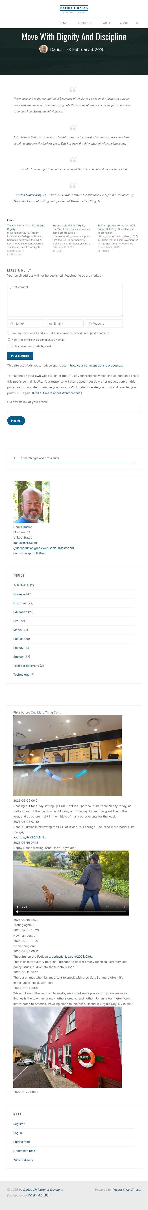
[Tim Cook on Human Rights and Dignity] (30, 240)
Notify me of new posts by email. (32, 346)
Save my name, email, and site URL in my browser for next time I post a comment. (61, 333)
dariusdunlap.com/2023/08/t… (72, 956)
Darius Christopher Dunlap (41, 1189)
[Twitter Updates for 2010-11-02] (120, 238)
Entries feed (21, 1142)
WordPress (132, 1189)
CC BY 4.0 (35, 1195)
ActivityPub (21, 585)
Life (15, 621)
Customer (20, 603)
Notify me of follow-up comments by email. (38, 339)
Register (19, 1124)
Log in (17, 1133)
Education (20, 612)
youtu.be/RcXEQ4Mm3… (30, 837)
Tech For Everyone (26, 665)
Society (18, 656)
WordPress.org (23, 1159)
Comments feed (24, 1151)
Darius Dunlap (74, 8)
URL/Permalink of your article (27, 402)
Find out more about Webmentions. (57, 393)
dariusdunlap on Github (29, 553)
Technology (21, 674)
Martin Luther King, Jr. (31, 194)
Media (17, 630)
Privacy (18, 648)
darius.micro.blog (25, 543)
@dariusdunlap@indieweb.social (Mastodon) (43, 548)
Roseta (117, 1189)
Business (19, 594)
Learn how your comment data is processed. (92, 365)
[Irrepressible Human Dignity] (75, 238)
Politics (18, 639)
